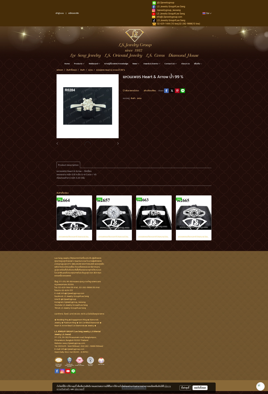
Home (67, 63)
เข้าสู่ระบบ (60, 13)
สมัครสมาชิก (73, 13)
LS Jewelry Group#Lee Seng (171, 6)
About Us (185, 63)
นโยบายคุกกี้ (79, 389)
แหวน (139, 98)
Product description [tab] (68, 165)
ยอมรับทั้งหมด (200, 387)
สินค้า (133, 98)
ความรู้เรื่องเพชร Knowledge (116, 63)
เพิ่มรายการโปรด (132, 90)
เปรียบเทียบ (151, 90)
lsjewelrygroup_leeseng (169, 10)
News (134, 63)
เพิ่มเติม (197, 63)
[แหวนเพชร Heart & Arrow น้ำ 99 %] (88, 106)
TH (207, 13)
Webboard (93, 63)
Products (78, 63)
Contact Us (169, 63)
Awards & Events (150, 63)
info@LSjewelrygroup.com (169, 17)
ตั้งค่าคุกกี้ (185, 387)
